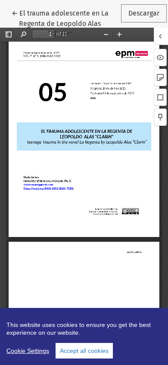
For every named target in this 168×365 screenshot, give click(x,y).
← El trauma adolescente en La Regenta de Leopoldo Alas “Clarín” (65, 23)
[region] (84, 336)
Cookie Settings (27, 350)
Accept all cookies (84, 350)
